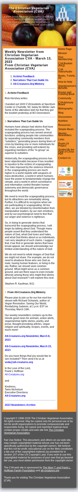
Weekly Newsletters (65, 134)
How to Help (65, 81)
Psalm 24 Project (63, 144)
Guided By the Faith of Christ (66, 150)
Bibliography (65, 108)
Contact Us (64, 158)
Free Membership (65, 58)
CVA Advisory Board (65, 103)
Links (61, 139)
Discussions (65, 116)
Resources (64, 125)
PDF (60, 153)
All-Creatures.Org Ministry (28, 83)
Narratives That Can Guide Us (30, 80)
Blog (60, 112)
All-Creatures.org (14, 374)
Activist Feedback (24, 76)
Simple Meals (66, 129)
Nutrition (63, 120)
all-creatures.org (50, 470)
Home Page (65, 49)
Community (64, 98)
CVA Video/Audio (65, 70)
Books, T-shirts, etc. (66, 76)
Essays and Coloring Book (66, 93)
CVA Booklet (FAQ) (65, 64)
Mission (62, 53)
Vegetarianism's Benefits (67, 87)
